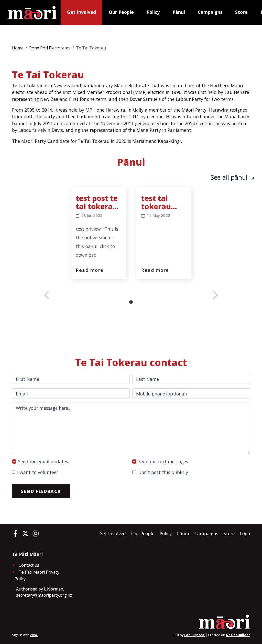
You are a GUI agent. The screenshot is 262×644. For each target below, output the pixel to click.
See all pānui (230, 177)
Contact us (29, 565)
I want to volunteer (37, 472)
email (34, 634)
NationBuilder (238, 634)
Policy (153, 12)
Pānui (178, 12)
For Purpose (194, 634)
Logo (245, 533)
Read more (90, 270)
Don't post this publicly (163, 472)
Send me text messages (163, 461)
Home (18, 48)
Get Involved (81, 12)
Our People (121, 12)
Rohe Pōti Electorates (49, 48)
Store (241, 12)
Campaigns (210, 12)
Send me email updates (43, 461)
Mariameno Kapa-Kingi (156, 141)
